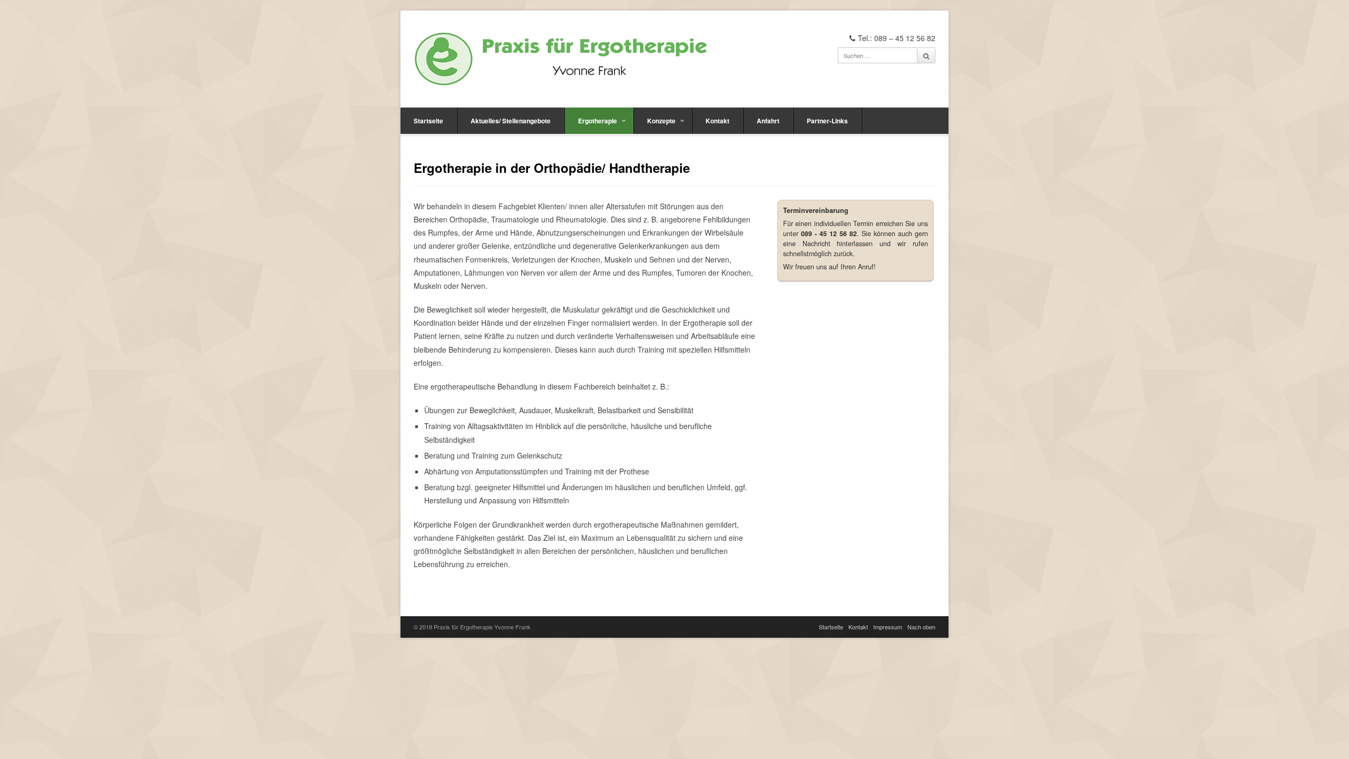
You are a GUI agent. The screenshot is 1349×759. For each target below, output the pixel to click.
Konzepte (661, 120)
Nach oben (921, 626)
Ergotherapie (597, 120)
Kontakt (717, 120)
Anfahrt (768, 120)
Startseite (428, 120)
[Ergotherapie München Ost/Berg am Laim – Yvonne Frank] (561, 59)
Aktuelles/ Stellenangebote (511, 120)
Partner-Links (827, 120)
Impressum (887, 626)
